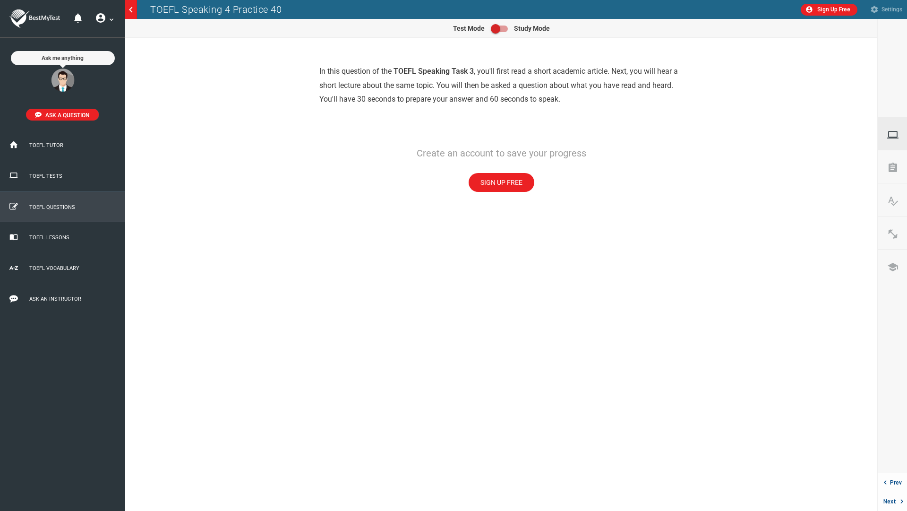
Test (897, 134)
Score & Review (897, 167)
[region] (501, 274)
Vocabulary (897, 201)
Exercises (897, 234)
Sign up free (501, 182)
